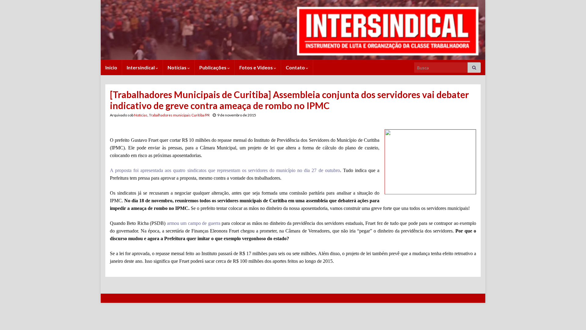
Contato (296, 67)
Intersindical (141, 67)
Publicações (213, 67)
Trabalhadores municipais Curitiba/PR (179, 115)
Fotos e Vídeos (256, 67)
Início (111, 67)
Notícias (177, 67)
